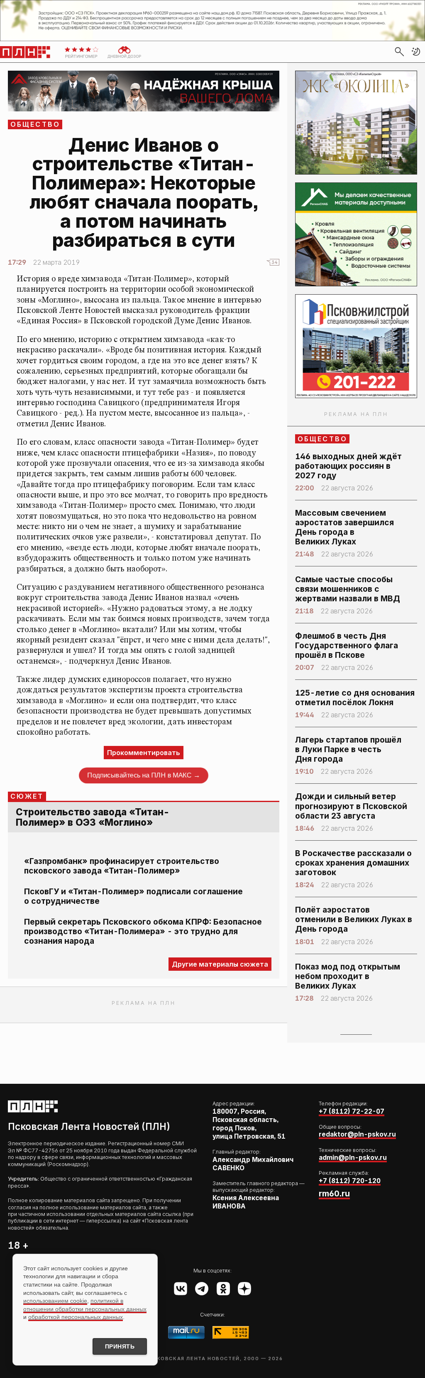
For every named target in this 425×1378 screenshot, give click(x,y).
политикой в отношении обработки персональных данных (85, 1304)
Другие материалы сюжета (220, 964)
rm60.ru (334, 1193)
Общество (35, 124)
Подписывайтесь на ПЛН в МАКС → (143, 775)
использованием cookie (55, 1300)
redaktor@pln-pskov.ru (357, 1134)
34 (274, 262)
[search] (399, 51)
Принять (120, 1346)
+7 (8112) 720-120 (350, 1181)
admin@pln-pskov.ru (353, 1157)
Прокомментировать (143, 752)
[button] (415, 51)
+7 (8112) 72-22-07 (351, 1111)
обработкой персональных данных (75, 1317)
